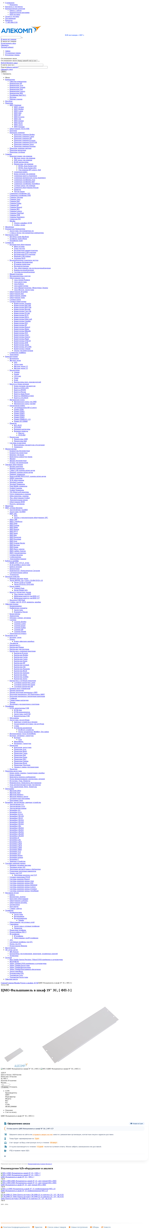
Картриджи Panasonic (22, 669)
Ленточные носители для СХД (25, 875)
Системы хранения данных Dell (21, 883)
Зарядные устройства (17, 861)
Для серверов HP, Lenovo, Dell (29, 170)
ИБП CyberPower (16, 521)
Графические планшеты (18, 608)
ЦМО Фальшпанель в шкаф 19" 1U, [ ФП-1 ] (17, 1177)
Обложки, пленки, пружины (20, 618)
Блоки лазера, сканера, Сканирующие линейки (27, 773)
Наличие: (4, 1080)
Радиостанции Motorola (18, 946)
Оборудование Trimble (18, 296)
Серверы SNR (15, 215)
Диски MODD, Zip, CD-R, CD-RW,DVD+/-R (26, 580)
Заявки (7, 51)
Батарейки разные (16, 857)
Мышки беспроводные (18, 461)
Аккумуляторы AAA (17, 806)
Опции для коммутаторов (23, 351)
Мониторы (9, 506)
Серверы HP (14, 205)
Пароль (3, 67)
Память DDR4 (19, 415)
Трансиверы (14, 354)
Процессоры (14, 437)
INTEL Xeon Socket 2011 (27, 168)
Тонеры (12, 702)
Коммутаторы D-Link (22, 313)
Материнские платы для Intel (24, 404)
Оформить (5, 45)
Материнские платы (17, 400)
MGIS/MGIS (14, 961)
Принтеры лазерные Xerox (24, 144)
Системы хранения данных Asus (22, 881)
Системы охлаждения (18, 443)
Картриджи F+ (15, 645)
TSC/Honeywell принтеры (19, 492)
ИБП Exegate (14, 525)
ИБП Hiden (14, 527)
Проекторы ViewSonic (22, 765)
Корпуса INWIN (20, 390)
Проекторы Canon (20, 753)
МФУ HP (17, 115)
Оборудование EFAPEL (18, 902)
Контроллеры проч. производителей (27, 382)
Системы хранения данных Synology (23, 889)
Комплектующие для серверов (21, 156)
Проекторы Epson (20, 757)
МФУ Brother (19, 109)
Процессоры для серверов (23, 164)
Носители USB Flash (17, 600)
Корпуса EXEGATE (21, 388)
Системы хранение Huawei (20, 879)
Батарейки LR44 (16, 844)
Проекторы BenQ (20, 751)
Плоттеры (13, 131)
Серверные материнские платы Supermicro (30, 178)
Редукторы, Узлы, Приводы (20, 781)
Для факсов (14, 643)
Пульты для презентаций (19, 462)
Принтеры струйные (17, 152)
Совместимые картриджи (19, 700)
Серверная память (20, 172)
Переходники (15, 569)
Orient (16, 378)
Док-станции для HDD (22, 594)
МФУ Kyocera (19, 117)
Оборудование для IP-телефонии (26, 938)
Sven (20, 739)
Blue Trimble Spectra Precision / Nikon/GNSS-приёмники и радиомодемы (36, 959)
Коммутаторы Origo (21, 335)
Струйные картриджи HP (23, 686)
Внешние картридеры (22, 429)
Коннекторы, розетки (18, 897)
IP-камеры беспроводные (23, 262)
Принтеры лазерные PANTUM (25, 142)
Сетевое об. (9, 242)
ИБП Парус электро (17, 549)
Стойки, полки (19, 225)
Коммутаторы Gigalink (22, 321)
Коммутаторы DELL (21, 317)
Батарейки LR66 (16, 847)
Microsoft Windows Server (19, 796)
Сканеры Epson (19, 626)
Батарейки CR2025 (17, 830)
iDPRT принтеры (16, 478)
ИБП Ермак (14, 547)
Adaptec (17, 372)
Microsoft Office (15, 791)
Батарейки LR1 (15, 840)
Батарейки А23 (15, 851)
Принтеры (9, 103)
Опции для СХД (16, 873)
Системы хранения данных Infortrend (23, 885)
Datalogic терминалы (17, 474)
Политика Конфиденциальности (16, 1227)
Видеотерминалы (20, 918)
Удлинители (14, 574)
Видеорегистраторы (21, 266)
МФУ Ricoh (18, 123)
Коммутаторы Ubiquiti (22, 349)
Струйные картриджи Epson (24, 684)
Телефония (9, 910)
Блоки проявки (15, 775)
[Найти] (22, 37)
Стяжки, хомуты (16, 908)
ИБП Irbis (13, 535)
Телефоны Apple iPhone (18, 239)
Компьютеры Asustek (17, 87)
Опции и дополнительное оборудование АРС (31, 517)
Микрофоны (18, 741)
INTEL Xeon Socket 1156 (27, 166)
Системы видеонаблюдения (24, 272)
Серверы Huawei (16, 207)
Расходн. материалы (17, 504)
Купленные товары (12, 55)
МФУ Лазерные (15, 105)
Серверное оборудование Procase (26, 187)
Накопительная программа (19, 12)
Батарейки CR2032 (17, 832)
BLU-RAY (18, 425)
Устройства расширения (23, 728)
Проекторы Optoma (21, 761)
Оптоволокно (15, 904)
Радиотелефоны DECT (18, 932)
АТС (11, 940)
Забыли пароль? (12, 67)
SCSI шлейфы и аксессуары (20, 565)
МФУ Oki (17, 119)
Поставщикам (10, 18)
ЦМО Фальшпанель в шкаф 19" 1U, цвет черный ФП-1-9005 (23, 1185)
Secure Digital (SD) (21, 590)
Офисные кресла (11, 979)
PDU (16, 516)
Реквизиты (14, 5)
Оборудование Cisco (17, 278)
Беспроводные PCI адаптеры (24, 254)
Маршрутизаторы (16, 274)
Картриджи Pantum (17, 647)
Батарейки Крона (16, 855)
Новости (107, 1227)
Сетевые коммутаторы (18, 301)
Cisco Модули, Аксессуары (24, 290)
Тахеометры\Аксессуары (19, 977)
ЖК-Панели (14, 952)
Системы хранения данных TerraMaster (24, 891)
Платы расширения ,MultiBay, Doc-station (33, 732)
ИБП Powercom (15, 537)
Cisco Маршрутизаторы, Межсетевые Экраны (31, 288)
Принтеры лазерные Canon (24, 136)
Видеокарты (14, 358)
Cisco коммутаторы (21, 286)
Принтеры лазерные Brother (24, 134)
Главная (4, 983)
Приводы (17, 189)
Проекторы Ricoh (20, 763)
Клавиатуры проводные (18, 453)
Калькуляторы (15, 614)
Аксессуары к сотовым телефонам (26, 926)
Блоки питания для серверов (24, 174)
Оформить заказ (12, 63)
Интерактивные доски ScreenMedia (23, 734)
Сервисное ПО (15, 219)
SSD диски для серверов (23, 160)
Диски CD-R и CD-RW (22, 582)
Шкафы (12, 221)
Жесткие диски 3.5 (21, 368)
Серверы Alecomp (16, 197)
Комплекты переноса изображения (22, 777)
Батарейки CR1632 (17, 824)
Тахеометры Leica (16, 975)
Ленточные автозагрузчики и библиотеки (25, 869)
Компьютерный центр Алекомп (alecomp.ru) (40, 1164)
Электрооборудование (18, 559)
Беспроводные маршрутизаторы (26, 250)
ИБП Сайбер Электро (18, 551)
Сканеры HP (18, 629)
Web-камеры (14, 718)
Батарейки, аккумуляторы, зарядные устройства (23, 802)
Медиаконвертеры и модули (20, 276)
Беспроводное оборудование (20, 244)
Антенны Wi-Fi (19, 258)
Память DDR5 (19, 417)
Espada (16, 374)
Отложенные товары (13, 53)
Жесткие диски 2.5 (21, 366)
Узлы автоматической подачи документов (25, 785)
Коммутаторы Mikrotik (22, 331)
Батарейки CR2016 (17, 828)
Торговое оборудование (14, 464)
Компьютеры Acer (16, 85)
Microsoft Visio (15, 792)
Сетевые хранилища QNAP (20, 877)
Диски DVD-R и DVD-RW (24, 584)
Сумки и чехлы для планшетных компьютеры (27, 233)
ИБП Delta (13, 523)
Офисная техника (11, 604)
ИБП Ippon (14, 533)
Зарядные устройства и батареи (25, 722)
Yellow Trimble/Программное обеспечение (25, 969)
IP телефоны (18, 936)
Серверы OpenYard (17, 213)
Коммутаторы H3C (21, 323)
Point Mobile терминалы (18, 486)
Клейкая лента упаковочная (20, 688)
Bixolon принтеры (16, 466)
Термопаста (18, 447)
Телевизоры (14, 956)
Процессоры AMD (21, 439)
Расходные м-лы (11, 635)
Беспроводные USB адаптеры (25, 252)
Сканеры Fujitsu (20, 627)
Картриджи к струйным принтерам (23, 681)
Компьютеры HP (16, 83)
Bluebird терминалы (17, 468)
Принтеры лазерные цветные (20, 148)
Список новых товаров (56, 1227)
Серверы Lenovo (16, 211)
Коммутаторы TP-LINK (23, 347)
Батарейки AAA (16, 812)
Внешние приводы (21, 431)
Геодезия (8, 957)
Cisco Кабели (19, 284)
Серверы (8, 154)
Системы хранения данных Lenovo (23, 887)
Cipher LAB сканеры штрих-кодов (22, 470)
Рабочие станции (16, 99)
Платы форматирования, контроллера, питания (27, 779)
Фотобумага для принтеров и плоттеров (24, 704)
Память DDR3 (19, 413)
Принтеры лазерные (17, 132)
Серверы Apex (15, 199)
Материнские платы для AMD (25, 402)
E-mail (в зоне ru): (7, 65)
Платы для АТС (15, 944)
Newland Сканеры (16, 482)
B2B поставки (15, 14)
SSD (15, 362)
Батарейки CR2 (15, 826)
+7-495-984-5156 (11, 22)
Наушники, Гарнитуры (22, 743)
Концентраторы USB (22, 716)
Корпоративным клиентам (15, 8)
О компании (9, 3)
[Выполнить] (39, 61)
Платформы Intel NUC (18, 95)
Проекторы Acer (20, 749)
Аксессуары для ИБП (18, 512)
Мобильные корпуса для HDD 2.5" (27, 596)
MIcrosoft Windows (16, 794)
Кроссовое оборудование (19, 899)
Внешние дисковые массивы (20, 865)
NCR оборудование (17, 480)
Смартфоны (14, 924)
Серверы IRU (15, 209)
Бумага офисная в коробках (24, 641)
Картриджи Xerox (20, 679)
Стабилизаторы (15, 557)
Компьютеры (10, 79)
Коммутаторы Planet (21, 339)
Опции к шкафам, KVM (23, 223)
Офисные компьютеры (18, 81)
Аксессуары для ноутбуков (19, 720)
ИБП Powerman (15, 539)
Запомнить (7, 74)
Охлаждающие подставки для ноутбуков (29, 724)
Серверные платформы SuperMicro (27, 184)
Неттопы (13, 97)
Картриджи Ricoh (20, 671)
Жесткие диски (15, 360)
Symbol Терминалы (17, 490)
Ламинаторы (14, 616)
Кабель (12, 895)
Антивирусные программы (20, 798)
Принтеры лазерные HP (23, 138)
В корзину (5, 1087)
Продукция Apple (11, 235)
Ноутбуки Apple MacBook (19, 237)
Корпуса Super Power (22, 394)
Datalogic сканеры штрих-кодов (21, 472)
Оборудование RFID (17, 502)
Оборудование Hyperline (19, 292)
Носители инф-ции (12, 576)
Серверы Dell (15, 201)
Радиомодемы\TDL (17, 973)
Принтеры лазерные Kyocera (24, 140)
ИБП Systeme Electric (17, 543)
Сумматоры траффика (18, 352)
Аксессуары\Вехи (16, 971)
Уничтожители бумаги (18, 633)
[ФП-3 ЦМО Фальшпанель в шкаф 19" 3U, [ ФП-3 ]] (15, 1067)
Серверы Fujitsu (15, 203)
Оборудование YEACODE (19, 129)
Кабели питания (16, 567)
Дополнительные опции (19, 500)
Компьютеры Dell (16, 89)
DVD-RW (17, 427)
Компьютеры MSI (16, 93)
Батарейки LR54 (16, 846)
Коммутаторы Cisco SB (22, 311)
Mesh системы (19, 246)
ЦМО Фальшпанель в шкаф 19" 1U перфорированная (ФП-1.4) (24, 1191)
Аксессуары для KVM (22, 714)
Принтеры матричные (18, 150)
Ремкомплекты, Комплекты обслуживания (25, 783)
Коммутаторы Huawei (22, 327)
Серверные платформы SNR (20, 195)
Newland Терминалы (17, 484)
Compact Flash (19, 588)
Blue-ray (21, 433)
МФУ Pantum (19, 121)
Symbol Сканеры (16, 488)
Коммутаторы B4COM (22, 305)
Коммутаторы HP (20, 325)
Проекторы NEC (20, 759)
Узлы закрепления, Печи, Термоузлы (23, 787)
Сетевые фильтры (16, 555)
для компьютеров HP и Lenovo (25, 407)
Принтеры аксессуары (13, 771)
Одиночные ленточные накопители (23, 871)
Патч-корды (14, 906)
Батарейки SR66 (16, 849)
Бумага (12, 639)
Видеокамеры (19, 916)
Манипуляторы (11, 449)
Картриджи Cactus (21, 657)
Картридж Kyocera (21, 653)
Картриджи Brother (21, 655)
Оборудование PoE (17, 294)
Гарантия (38, 1227)
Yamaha (21, 920)
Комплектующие (11, 356)
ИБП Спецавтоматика (18, 553)
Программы (9, 789)
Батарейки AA (15, 810)
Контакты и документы (14, 7)
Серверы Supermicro (17, 217)
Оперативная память (17, 406)
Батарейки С (14, 859)
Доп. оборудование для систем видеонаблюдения (32, 268)
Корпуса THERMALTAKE (24, 396)
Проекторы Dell (20, 755)
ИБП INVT (14, 531)
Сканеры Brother (20, 622)
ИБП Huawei (14, 529)
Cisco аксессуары (20, 282)
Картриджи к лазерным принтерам (23, 651)
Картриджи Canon (20, 659)
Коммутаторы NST (21, 333)
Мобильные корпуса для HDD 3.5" (27, 598)
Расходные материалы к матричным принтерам (27, 696)
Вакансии (9, 20)
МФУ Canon (18, 111)
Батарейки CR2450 (17, 836)
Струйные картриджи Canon (24, 682)
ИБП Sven (13, 541)
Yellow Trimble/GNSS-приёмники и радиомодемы (28, 963)
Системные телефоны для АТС (21, 942)
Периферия (9, 706)
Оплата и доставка (12, 16)
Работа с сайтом (15, 10)
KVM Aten (18, 710)
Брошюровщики (16, 606)
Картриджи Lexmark (21, 665)
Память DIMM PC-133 (22, 419)
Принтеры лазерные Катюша (25, 146)
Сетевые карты (15, 299)
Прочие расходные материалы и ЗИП (23, 692)
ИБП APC (13, 514)
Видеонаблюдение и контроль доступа (24, 260)
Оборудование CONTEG (19, 901)
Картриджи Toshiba (21, 677)
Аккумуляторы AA (17, 804)
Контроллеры (15, 370)
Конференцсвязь (16, 912)
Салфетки (13, 698)
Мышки (12, 459)
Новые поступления (79, 1227)
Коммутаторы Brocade (22, 309)
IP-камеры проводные (22, 264)
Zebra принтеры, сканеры (19, 496)
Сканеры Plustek (20, 631)
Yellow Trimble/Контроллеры (20, 967)
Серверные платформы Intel (24, 182)
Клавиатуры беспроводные (20, 451)
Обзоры (95, 1227)
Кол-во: (3, 1082)
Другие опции (19, 191)
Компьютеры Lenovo (17, 91)
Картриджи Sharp (20, 675)
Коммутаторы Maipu (21, 329)
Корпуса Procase (20, 392)
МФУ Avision (19, 107)
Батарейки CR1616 (17, 820)
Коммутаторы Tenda (21, 345)
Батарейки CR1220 (17, 816)
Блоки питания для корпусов (24, 386)
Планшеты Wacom (21, 612)
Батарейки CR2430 (17, 834)
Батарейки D (14, 838)
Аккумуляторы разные (18, 808)
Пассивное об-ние (12, 893)
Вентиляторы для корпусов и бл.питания (29, 445)
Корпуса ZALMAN (21, 398)
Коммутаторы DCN (21, 315)
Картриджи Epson (20, 661)
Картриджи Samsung (21, 673)
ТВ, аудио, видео (11, 950)
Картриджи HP (19, 663)
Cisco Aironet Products (22, 280)
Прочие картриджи (17, 690)
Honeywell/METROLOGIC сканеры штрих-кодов (28, 476)
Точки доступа (19, 248)
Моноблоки (9, 227)
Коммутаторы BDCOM (22, 307)
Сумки (16, 726)
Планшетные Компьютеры (15, 229)
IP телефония (14, 934)
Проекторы (14, 745)
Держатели (18, 928)
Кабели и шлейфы (12, 561)
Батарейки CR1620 (17, 822)
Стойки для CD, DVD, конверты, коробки (25, 602)
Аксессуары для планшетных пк (22, 231)
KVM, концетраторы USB (19, 708)
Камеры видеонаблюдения (24, 270)
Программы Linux (16, 800)
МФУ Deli (17, 113)
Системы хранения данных (15, 863)
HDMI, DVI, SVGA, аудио (19, 563)
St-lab (16, 380)
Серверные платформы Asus (24, 180)
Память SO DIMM (20, 421)
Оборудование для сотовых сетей (22, 922)
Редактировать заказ (8, 43)
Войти (3, 63)
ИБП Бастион (15, 545)
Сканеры (13, 620)
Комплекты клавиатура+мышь (21, 457)
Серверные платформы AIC (20, 193)
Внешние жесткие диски (19, 578)
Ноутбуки (8, 101)
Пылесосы (13, 769)
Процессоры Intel (20, 441)
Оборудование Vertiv (17, 297)
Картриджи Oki (20, 667)
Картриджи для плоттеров (19, 649)
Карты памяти (15, 586)
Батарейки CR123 (16, 818)
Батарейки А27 (15, 853)
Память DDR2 (19, 411)
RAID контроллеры (21, 162)
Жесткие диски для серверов (24, 158)
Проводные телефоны (18, 930)
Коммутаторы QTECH (22, 341)
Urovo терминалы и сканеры (20, 494)
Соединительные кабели (19, 572)
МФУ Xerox (18, 125)
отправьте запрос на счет (43, 1134)
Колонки (17, 737)
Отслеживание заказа (9, 61)
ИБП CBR (13, 519)
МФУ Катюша (19, 127)
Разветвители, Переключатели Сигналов (25, 571)
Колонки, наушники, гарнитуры (22, 736)
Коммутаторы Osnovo (22, 337)
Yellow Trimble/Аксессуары (20, 965)
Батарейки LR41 (16, 842)
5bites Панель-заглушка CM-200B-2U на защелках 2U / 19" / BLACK (26, 1198)
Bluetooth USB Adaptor (22, 256)
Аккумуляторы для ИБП (19, 510)
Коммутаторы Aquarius (22, 303)
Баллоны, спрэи (15, 637)
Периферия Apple (16, 241)
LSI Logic (17, 376)
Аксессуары (18, 364)
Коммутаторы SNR (21, 343)
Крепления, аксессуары (22, 747)
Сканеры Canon (20, 624)
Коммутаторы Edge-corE (23, 319)
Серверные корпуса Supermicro (25, 176)
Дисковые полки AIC (18, 867)
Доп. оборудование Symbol (20, 498)
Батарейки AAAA (16, 814)
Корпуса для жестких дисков (20, 592)
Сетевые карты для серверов (24, 186)
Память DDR (19, 409)
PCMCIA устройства (26, 730)
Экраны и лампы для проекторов (26, 767)
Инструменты (10, 948)
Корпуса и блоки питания (19, 384)
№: (2, 1079)
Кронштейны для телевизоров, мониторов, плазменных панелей (34, 954)
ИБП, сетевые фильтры (13, 508)
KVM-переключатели (22, 712)
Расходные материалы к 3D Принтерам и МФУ (27, 694)
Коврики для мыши (17, 455)
